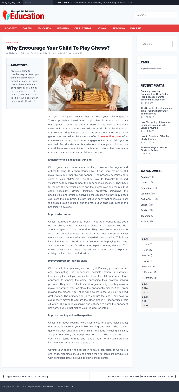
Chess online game (109, 136)
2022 (145, 296)
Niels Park (14, 53)
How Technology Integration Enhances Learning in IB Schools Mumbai (156, 125)
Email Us (135, 28)
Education (44, 28)
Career (27, 28)
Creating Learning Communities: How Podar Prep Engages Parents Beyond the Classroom (154, 95)
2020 (145, 305)
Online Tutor (83, 28)
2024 (145, 288)
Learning (63, 28)
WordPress (48, 386)
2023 (145, 292)
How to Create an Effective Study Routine (155, 137)
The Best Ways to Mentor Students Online (154, 149)
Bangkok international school (151, 69)
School (102, 28)
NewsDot (68, 386)
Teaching (119, 28)
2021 (144, 301)
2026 (145, 238)
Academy (11, 28)
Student (145, 210)
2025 (145, 283)
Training (145, 221)
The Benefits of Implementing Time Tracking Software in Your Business (108, 2)
